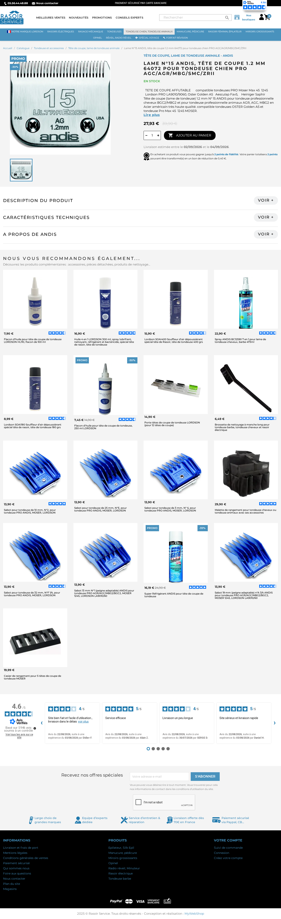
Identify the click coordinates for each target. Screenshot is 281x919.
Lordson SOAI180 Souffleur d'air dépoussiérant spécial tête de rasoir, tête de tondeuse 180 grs (32, 426)
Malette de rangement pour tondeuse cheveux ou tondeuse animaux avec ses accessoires (245, 511)
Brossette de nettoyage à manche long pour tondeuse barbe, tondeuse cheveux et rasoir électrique (242, 427)
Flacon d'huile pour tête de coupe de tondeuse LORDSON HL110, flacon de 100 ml (33, 340)
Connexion (221, 853)
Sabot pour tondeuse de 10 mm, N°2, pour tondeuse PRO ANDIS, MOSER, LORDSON (30, 511)
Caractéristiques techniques (46, 217)
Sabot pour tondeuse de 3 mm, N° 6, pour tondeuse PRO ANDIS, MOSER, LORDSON (170, 509)
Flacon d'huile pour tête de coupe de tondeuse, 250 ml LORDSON (103, 427)
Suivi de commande (228, 848)
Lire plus (152, 115)
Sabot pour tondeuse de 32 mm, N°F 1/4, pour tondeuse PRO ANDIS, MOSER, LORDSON (32, 594)
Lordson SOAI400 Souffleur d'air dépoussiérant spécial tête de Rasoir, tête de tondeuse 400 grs (173, 340)
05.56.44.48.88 (18, 3)
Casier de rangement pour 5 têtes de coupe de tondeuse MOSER (32, 677)
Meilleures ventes (50, 17)
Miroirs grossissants (122, 858)
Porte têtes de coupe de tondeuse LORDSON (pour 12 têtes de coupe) (172, 424)
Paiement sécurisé (16, 863)
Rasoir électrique (120, 873)
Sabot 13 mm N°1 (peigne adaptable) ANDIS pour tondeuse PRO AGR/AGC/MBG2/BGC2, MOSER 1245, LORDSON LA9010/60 (104, 593)
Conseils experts (129, 17)
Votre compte (228, 840)
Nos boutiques (248, 17)
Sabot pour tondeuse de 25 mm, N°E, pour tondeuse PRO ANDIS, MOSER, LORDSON (100, 509)
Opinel (113, 863)
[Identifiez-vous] (261, 19)
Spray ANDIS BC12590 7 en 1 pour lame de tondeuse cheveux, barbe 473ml (240, 340)
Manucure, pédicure (122, 853)
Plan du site (11, 884)
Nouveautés (78, 17)
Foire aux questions (17, 873)
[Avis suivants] (275, 723)
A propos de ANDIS (30, 234)
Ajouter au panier (189, 135)
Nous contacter (47, 3)
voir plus (83, 721)
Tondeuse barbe (119, 878)
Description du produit (38, 200)
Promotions (102, 17)
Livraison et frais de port (20, 848)
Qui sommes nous (16, 868)
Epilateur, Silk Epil (121, 848)
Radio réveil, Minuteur (124, 868)
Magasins (10, 889)
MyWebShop (194, 913)
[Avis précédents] (41, 723)
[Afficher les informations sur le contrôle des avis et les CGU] (34, 728)
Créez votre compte (228, 858)
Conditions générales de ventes (25, 858)
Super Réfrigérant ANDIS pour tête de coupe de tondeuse (173, 595)
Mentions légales (15, 853)
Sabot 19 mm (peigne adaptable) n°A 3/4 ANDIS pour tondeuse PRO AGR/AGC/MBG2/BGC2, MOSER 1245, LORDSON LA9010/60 (244, 595)
